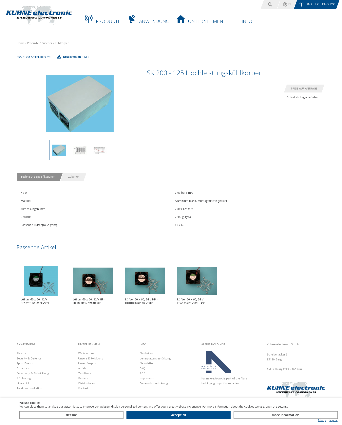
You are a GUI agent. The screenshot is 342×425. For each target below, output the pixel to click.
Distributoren (86, 383)
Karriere (83, 378)
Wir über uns (86, 353)
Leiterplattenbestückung (155, 358)
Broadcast (23, 368)
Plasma (21, 353)
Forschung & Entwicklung (33, 373)
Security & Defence (29, 358)
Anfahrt (83, 368)
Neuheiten (146, 353)
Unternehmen (205, 21)
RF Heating (24, 378)
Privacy (322, 420)
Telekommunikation (29, 388)
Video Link (23, 383)
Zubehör (73, 176)
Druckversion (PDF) (75, 57)
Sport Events (25, 363)
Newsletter (147, 363)
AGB (142, 373)
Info (247, 21)
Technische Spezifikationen (38, 176)
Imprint (334, 420)
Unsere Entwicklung (90, 358)
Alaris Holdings (213, 344)
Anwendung (154, 21)
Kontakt (83, 388)
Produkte (108, 21)
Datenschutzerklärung (154, 383)
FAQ (142, 368)
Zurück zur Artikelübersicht (33, 57)
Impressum (147, 378)
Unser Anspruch (88, 363)
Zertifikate (84, 373)
